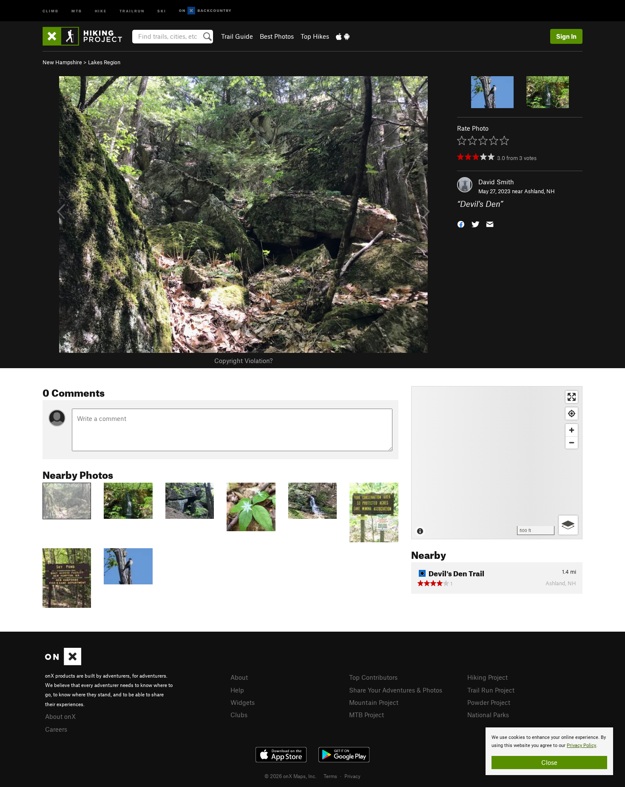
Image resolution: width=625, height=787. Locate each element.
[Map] (497, 462)
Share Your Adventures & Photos (395, 690)
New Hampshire (62, 62)
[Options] (568, 525)
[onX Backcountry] (205, 10)
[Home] (87, 36)
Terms (330, 776)
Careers (56, 729)
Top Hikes (315, 36)
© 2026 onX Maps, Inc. (290, 776)
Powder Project (488, 702)
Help (237, 690)
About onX (60, 716)
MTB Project (366, 714)
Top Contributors (373, 677)
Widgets (242, 702)
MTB (76, 10)
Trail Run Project (490, 690)
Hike (101, 10)
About (239, 677)
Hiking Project (487, 677)
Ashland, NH (539, 191)
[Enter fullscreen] (571, 397)
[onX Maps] (63, 663)
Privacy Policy (581, 745)
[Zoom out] (571, 442)
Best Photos (277, 36)
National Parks (488, 714)
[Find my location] (571, 413)
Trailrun (132, 10)
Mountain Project (373, 702)
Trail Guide (237, 36)
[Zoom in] (571, 430)
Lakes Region (104, 62)
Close (549, 762)
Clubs (238, 714)
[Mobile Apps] (342, 36)
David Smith (496, 182)
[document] (549, 751)
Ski (161, 10)
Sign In (566, 36)
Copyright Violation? (243, 360)
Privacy (352, 776)
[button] (461, 224)
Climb (51, 10)
